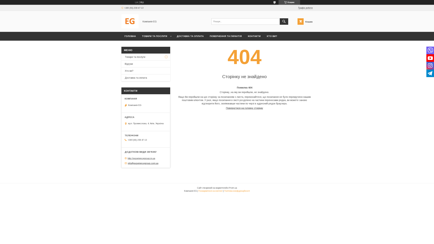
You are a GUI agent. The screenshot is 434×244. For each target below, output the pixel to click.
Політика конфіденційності (237, 191)
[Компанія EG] (130, 27)
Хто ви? (272, 36)
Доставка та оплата (190, 36)
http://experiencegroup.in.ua (141, 158)
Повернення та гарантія (226, 36)
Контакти (254, 36)
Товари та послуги (154, 36)
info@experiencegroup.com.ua (143, 163)
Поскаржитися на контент (210, 191)
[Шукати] (284, 21)
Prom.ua (233, 188)
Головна (130, 36)
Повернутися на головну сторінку (244, 108)
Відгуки (129, 64)
